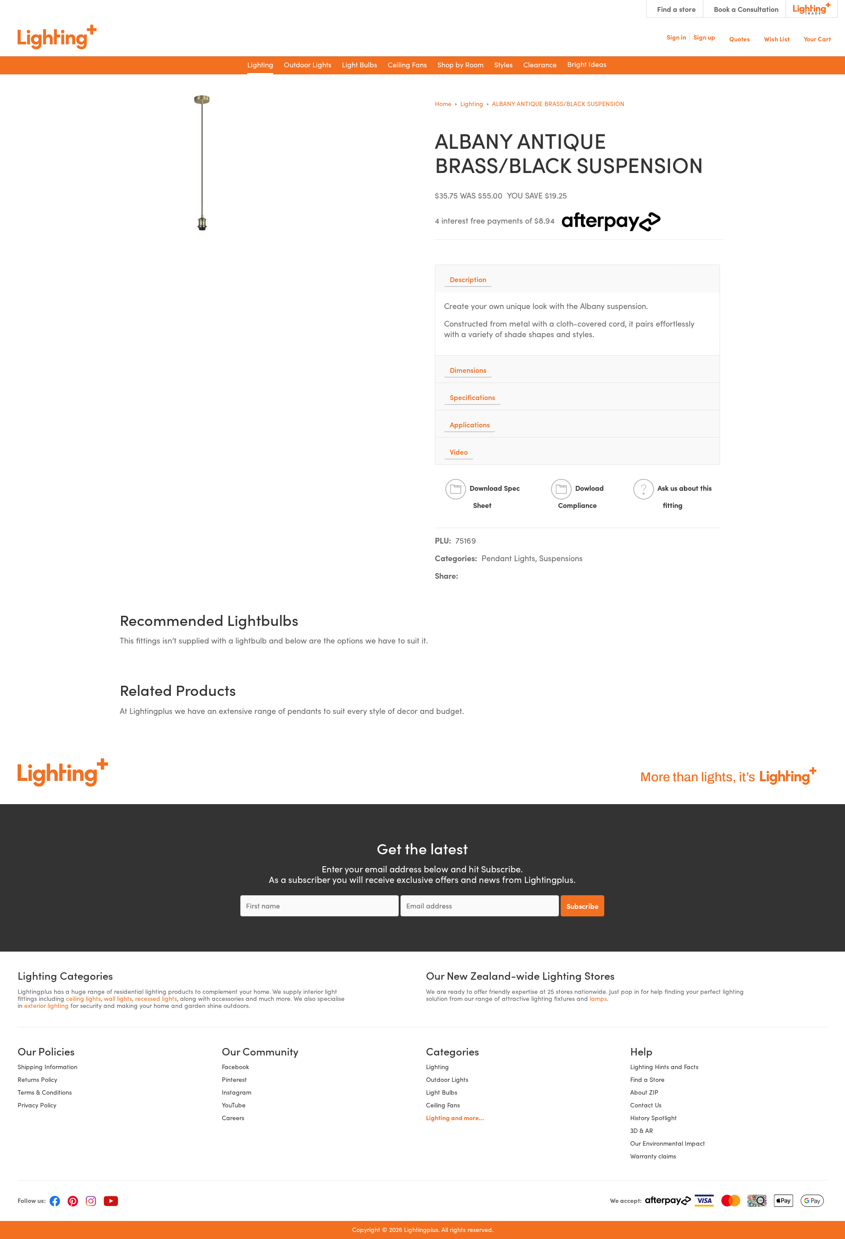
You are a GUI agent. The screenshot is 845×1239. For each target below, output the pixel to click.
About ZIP (644, 1092)
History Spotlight (653, 1118)
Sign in (676, 37)
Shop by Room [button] (460, 64)
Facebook (235, 1067)
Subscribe (582, 906)
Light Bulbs (441, 1092)
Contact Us (645, 1105)
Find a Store (647, 1079)
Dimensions (468, 370)
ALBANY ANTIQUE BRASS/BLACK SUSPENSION (558, 103)
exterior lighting (46, 1005)
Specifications (472, 397)
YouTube (234, 1105)
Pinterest (234, 1079)
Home (443, 103)
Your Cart (817, 38)
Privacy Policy (37, 1105)
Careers (233, 1118)
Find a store (676, 9)
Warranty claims (653, 1156)
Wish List (777, 38)
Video (459, 451)
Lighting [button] (260, 64)
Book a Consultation (746, 9)
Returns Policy (37, 1079)
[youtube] (110, 1200)
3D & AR (641, 1130)
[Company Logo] (57, 37)
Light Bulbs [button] (359, 64)
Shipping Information (47, 1067)
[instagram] (90, 1200)
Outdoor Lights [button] (307, 64)
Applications (470, 424)
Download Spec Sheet (495, 496)
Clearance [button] (540, 64)
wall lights (118, 998)
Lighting (471, 103)
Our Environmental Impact (667, 1143)
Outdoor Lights (447, 1079)
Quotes (739, 38)
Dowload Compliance (581, 496)
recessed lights (156, 998)
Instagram (236, 1092)
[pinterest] (72, 1200)
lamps (598, 998)
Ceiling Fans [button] (407, 64)
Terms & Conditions (45, 1092)
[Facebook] (54, 1200)
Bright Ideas (586, 64)
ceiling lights (83, 998)
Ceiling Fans (443, 1105)
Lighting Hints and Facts (664, 1067)
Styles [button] (503, 64)
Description (468, 279)
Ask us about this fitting (685, 496)
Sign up (704, 37)
